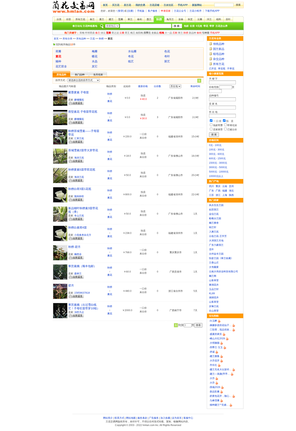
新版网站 (197, 5)
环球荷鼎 (90, 32)
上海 (224, 195)
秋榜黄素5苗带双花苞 (81, 169)
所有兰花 (80, 19)
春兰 (92, 19)
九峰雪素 (214, 400)
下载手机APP (212, 10)
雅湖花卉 (214, 284)
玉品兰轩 (214, 289)
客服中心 (188, 418)
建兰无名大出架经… (221, 369)
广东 (211, 190)
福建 (224, 190)
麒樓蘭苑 (79, 99)
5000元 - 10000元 (219, 171)
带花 (205, 26)
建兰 (111, 19)
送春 (180, 19)
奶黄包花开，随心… (221, 396)
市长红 (213, 365)
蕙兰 (101, 19)
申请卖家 (166, 10)
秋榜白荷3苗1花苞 (79, 188)
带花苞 (221, 68)
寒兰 (130, 19)
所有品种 (81, 38)
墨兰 (149, 19)
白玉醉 (213, 320)
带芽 (211, 26)
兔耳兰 (170, 19)
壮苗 (192, 26)
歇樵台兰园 (215, 218)
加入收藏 (165, 418)
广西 (218, 190)
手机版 (140, 10)
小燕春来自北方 (82, 235)
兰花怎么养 (221, 26)
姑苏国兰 (214, 209)
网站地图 (131, 418)
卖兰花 (127, 5)
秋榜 (159, 19)
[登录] (121, 10)
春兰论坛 (77, 26)
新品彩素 (214, 391)
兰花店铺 (154, 5)
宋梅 (82, 32)
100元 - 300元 (216, 149)
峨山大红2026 (217, 338)
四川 (211, 186)
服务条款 (142, 418)
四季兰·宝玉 (216, 347)
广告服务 (154, 418)
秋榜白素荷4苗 (77, 227)
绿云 (103, 32)
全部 (68, 19)
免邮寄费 (218, 125)
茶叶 (228, 19)
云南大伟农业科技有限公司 (223, 271)
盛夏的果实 (216, 334)
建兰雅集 (214, 356)
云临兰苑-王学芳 (218, 236)
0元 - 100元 (215, 145)
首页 (105, 5)
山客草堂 (214, 280)
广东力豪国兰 (216, 245)
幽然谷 (78, 254)
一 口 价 (217, 121)
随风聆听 (79, 196)
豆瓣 (199, 19)
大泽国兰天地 (216, 240)
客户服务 (152, 10)
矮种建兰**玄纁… (219, 404)
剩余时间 (195, 86)
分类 (59, 19)
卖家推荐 (218, 129)
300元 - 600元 (216, 154)
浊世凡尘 (79, 312)
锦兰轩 (212, 227)
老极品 (155, 32)
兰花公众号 (180, 10)
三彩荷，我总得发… (221, 329)
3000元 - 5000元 (218, 167)
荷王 (127, 32)
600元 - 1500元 (217, 158)
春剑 (139, 19)
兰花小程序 (195, 10)
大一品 (168, 32)
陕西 (231, 195)
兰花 (92, 38)
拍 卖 (229, 121)
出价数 (157, 86)
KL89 (212, 293)
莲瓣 (120, 19)
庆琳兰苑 (214, 306)
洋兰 (209, 19)
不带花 (230, 68)
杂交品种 (218, 59)
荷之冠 (115, 32)
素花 (109, 101)
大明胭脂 (214, 343)
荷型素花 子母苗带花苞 (82, 111)
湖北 (231, 190)
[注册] (130, 10)
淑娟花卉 (214, 297)
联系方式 (119, 418)
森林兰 (78, 273)
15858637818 (82, 292)
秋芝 (190, 19)
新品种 (192, 32)
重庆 (218, 186)
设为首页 (177, 418)
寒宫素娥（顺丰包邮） (82, 266)
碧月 (71, 285)
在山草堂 (214, 310)
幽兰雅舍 (214, 222)
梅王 (132, 32)
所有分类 (67, 38)
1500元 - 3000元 (218, 162)
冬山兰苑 (79, 215)
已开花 (212, 68)
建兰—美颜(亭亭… (220, 373)
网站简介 (108, 418)
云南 (224, 186)
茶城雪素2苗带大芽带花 (83, 150)
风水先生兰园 (216, 205)
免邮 (186, 26)
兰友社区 (168, 5)
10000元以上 (216, 176)
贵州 (231, 186)
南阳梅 (139, 32)
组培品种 (218, 54)
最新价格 (143, 86)
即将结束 (232, 125)
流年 (211, 249)
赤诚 (212, 351)
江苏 (211, 195)
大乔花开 (214, 360)
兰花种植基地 (90, 26)
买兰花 (115, 5)
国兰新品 (218, 48)
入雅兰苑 (214, 231)
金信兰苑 (214, 214)
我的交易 (140, 5)
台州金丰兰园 (216, 253)
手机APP (183, 5)
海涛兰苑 (79, 157)
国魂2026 (215, 387)
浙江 (218, 195)
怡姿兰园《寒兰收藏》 (221, 258)
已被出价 (232, 129)
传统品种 (218, 43)
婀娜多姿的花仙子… (221, 325)
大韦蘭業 (214, 267)
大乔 (212, 378)
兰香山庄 (214, 262)
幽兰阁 (212, 276)
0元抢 (199, 26)
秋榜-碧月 (74, 246)
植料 (218, 19)
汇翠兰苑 (79, 138)
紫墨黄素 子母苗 (78, 92)
